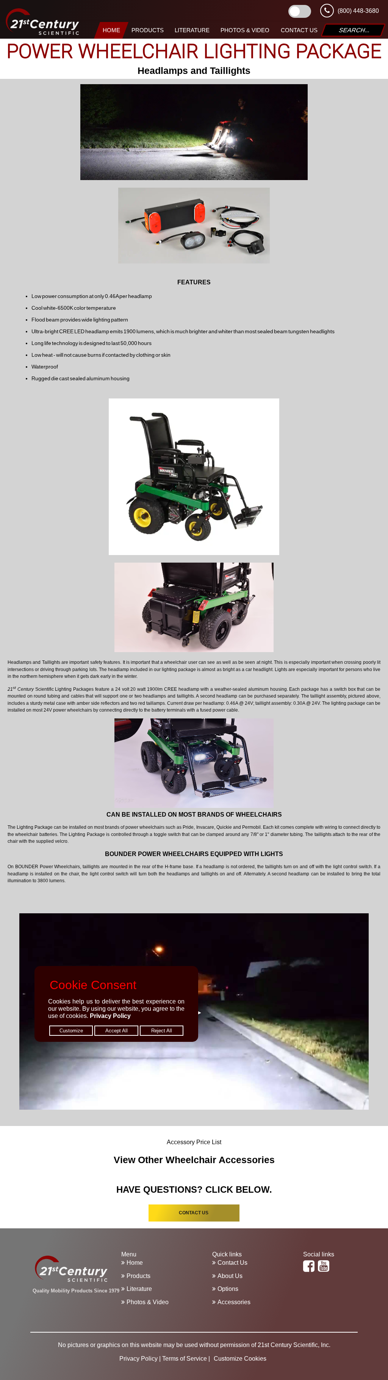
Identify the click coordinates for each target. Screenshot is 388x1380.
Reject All (161, 1030)
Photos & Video (148, 1302)
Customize (71, 1030)
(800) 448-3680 (358, 11)
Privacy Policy (110, 1016)
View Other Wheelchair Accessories (194, 1159)
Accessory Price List (194, 1142)
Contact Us (232, 1262)
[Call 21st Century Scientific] (329, 11)
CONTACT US (194, 1212)
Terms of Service (184, 1358)
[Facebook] (309, 1269)
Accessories (233, 1302)
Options (227, 1289)
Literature (139, 1289)
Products (138, 1276)
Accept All (116, 1030)
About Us (229, 1276)
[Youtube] (324, 1269)
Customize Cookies (240, 1358)
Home (135, 1262)
